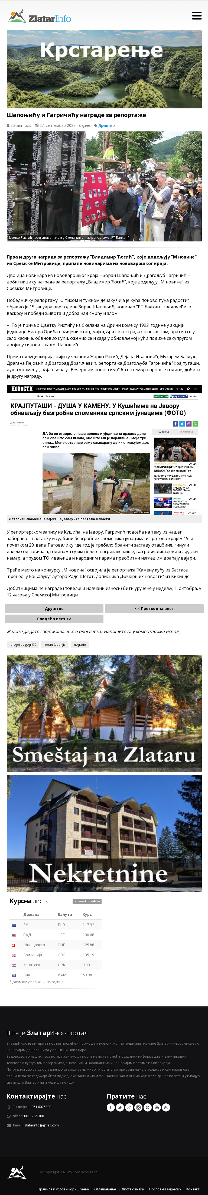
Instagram (138, 1107)
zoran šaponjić (54, 644)
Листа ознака (133, 1189)
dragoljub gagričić (23, 644)
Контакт (192, 1189)
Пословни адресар (165, 1189)
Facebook (111, 1107)
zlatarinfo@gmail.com (41, 1125)
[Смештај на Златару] (104, 713)
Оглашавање (105, 1189)
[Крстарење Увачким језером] (104, 79)
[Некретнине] (104, 832)
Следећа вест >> (54, 618)
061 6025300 (41, 1106)
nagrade (80, 644)
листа (28, 900)
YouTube (157, 1107)
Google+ (129, 1107)
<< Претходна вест (154, 608)
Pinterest (148, 1107)
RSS (166, 1107)
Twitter (120, 1107)
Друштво (106, 125)
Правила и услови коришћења (63, 1189)
